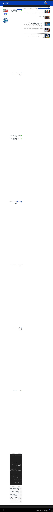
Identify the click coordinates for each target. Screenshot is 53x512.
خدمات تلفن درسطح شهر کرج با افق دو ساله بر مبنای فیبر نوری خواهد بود (14, 328)
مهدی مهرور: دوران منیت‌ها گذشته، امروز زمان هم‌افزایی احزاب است (15, 477)
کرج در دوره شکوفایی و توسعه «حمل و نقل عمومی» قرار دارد (37, 23)
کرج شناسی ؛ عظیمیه (15, 390)
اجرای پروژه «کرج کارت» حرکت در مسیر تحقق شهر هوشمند (38, 10)
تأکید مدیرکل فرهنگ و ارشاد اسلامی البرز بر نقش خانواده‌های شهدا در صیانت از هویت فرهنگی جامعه (14, 495)
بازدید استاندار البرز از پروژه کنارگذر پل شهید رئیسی (14, 492)
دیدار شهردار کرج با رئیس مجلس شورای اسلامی (39, 16)
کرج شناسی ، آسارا (15, 203)
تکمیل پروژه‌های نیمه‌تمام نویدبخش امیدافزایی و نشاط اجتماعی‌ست (37, 29)
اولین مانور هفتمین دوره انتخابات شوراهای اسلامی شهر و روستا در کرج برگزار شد (15, 474)
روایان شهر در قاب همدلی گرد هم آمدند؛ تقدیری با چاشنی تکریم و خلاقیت (13, 74)
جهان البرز (44, 511)
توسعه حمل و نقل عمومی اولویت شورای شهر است (14, 489)
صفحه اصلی (42, 7)
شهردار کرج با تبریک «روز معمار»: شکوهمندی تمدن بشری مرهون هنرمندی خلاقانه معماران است (14, 498)
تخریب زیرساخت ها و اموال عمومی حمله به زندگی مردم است (16, 465)
